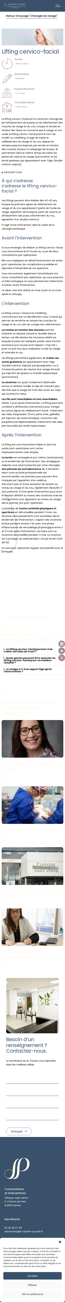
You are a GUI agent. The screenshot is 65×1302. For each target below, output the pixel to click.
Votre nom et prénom (19, 1073)
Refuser (32, 1285)
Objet (9, 1098)
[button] (60, 1242)
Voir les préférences (32, 1294)
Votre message (15, 1110)
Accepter (33, 1275)
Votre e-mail (13, 1086)
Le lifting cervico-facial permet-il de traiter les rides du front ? (28, 650)
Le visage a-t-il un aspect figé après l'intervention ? (28, 670)
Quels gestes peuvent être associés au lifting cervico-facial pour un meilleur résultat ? (30, 660)
